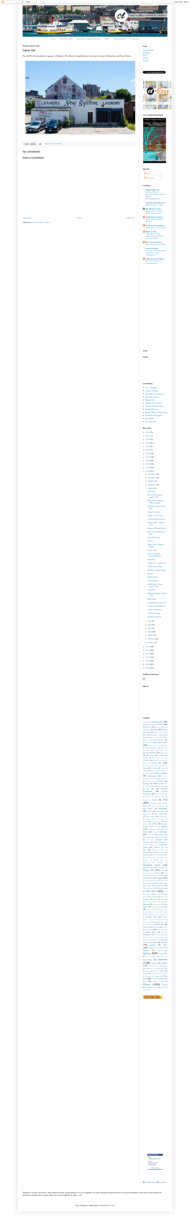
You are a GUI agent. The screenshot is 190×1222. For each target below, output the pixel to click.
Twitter (145, 57)
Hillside (150, 573)
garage (162, 819)
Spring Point (163, 954)
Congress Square (160, 773)
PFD (155, 909)
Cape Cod (155, 758)
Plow (163, 912)
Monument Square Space (156, 570)
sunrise (154, 963)
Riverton (158, 935)
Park (162, 899)
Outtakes (162, 897)
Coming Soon (163, 771)
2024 (148, 439)
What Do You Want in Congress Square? (153, 262)
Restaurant (146, 934)
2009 (148, 664)
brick (154, 752)
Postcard (145, 922)
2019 (148, 457)
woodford (164, 985)
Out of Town (153, 897)
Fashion (153, 806)
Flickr (145, 55)
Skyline (164, 942)
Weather (157, 976)
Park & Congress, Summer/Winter (154, 554)
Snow (165, 944)
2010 (148, 660)
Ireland (145, 837)
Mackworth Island (158, 850)
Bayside (52, 144)
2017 (148, 464)
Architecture (156, 721)
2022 (148, 446)
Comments (150, 178)
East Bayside (149, 786)
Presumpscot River (158, 922)
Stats (147, 956)
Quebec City (163, 927)
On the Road (159, 894)
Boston (162, 750)
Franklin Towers (151, 819)
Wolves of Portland (154, 609)
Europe (145, 800)
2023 (148, 443)
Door (158, 783)
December (152, 474)
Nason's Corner (147, 873)
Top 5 (152, 968)
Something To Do (154, 948)
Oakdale (156, 883)
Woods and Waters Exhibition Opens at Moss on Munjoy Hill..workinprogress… (156, 195)
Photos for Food (154, 912)
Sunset (164, 962)
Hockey (155, 832)
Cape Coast (151, 491)
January (151, 642)
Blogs (165, 745)
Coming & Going (153, 613)
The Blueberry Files (153, 208)
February (151, 638)
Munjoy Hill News (153, 189)
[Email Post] (39, 144)
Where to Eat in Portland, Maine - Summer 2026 (154, 212)
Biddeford (146, 742)
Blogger (112, 1205)
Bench (145, 735)
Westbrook (155, 979)
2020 (148, 453)
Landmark (158, 839)
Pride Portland (147, 925)
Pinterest (146, 60)
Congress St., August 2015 (157, 563)
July (149, 621)
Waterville (148, 976)
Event (154, 800)
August (151, 488)
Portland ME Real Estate (154, 406)
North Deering (153, 880)
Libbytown (146, 842)
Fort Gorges (151, 816)
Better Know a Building (157, 735)
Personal (149, 909)
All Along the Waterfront (156, 606)
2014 (148, 646)
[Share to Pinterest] (34, 144)
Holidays (163, 831)
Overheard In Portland (155, 225)
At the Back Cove (153, 537)
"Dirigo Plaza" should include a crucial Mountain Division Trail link (155, 235)
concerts (147, 773)
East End (150, 788)
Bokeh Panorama (151, 748)
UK (155, 971)
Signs (155, 942)
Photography (152, 1164)
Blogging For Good (154, 745)
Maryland (149, 857)
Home (53, 39)
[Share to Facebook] (32, 144)
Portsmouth (160, 920)
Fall (165, 799)
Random (159, 930)
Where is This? (158, 981)
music (163, 870)
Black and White (160, 742)
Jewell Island (162, 837)
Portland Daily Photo (154, 1159)
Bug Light (164, 753)
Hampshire (151, 559)
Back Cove (147, 727)
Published (146, 927)
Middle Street (159, 860)
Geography (154, 821)
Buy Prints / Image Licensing (88, 39)
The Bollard (149, 418)
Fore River (146, 814)
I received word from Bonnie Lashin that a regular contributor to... (156, 252)
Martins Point (162, 855)
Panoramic (146, 899)
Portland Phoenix (151, 409)
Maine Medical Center (157, 852)
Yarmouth (146, 990)
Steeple (162, 956)
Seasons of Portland (157, 940)
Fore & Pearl (152, 550)
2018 (148, 460)
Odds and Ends (147, 888)
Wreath (163, 987)
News (151, 878)
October (151, 481)
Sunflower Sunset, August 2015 (156, 594)
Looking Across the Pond (156, 602)
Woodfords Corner (151, 987)
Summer (59, 144)
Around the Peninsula (150, 724)
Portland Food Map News (156, 202)
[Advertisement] (151, 370)
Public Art (159, 924)
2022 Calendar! (66, 39)
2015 (148, 471)
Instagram (146, 52)
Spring (146, 953)
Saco (152, 937)
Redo (163, 932)
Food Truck (161, 811)
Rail (146, 930)
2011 (148, 657)
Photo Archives (120, 39)
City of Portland (151, 387)
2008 (148, 668)
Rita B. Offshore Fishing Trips (156, 412)
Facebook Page (148, 50)
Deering (160, 781)
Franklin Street (162, 816)
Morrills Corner (148, 867)
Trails (159, 968)
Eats (166, 794)
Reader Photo (151, 932)
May (150, 628)
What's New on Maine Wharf (155, 545)
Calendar (161, 755)
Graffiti (154, 824)
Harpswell (152, 829)
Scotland (145, 940)
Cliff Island (154, 768)
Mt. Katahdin (161, 868)
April (150, 631)
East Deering (162, 786)
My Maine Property (152, 397)
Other (144, 897)
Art (161, 724)
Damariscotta (149, 781)
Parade (155, 899)
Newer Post (27, 218)
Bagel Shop (151, 599)
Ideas (149, 835)
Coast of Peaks (152, 580)
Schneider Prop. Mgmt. (153, 415)
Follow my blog (155, 1168)
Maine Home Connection (154, 394)
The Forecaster (150, 421)
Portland (150, 1163)
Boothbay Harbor (149, 750)
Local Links (134, 39)
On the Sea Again (153, 512)
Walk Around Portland (155, 258)
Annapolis (146, 722)
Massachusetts (160, 857)
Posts (148, 173)
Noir (144, 880)
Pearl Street (155, 907)
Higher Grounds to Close (154, 205)
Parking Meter (160, 902)
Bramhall (146, 753)
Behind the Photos (159, 732)
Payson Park (157, 904)
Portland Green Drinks (153, 403)
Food (149, 811)
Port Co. (150, 541)
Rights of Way (151, 231)
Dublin (165, 784)
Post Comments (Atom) (41, 222)
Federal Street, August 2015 (155, 523)
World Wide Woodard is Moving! (154, 220)
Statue (154, 956)
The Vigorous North (153, 242)
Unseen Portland (152, 248)
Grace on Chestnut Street (156, 528)
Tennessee (152, 966)
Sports (160, 950)
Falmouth (154, 803)
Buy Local (150, 755)
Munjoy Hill (148, 870)
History (145, 832)
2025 (148, 435)
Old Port (151, 891)
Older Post (130, 218)
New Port (155, 875)
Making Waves (152, 577)
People (164, 907)
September (152, 484)
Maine (145, 852)
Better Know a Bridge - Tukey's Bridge (156, 501)
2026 (148, 432)
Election (148, 796)
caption (145, 763)
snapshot (152, 945)
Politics (145, 914)
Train (165, 968)
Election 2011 (159, 796)
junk (148, 840)
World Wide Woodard (154, 217)
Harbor (164, 826)
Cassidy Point (147, 766)
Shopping (146, 942)
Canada (145, 758)
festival (162, 806)
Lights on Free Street (155, 515)
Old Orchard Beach (161, 888)
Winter (147, 984)
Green (156, 827)
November (152, 477)
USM (161, 971)
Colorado (153, 771)
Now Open (146, 883)
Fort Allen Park (160, 813)
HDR (162, 829)
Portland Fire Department (159, 914)
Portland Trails (151, 917)
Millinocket (146, 862)
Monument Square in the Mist (156, 507)
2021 (148, 450)
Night (159, 877)
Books (163, 748)
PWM (154, 927)
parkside (146, 904)
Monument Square (151, 864)
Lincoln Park (157, 842)
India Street (158, 834)
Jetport (153, 837)
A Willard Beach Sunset (156, 519)
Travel (148, 971)
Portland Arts (150, 400)
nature (157, 873)
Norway (162, 880)
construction (152, 776)
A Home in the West (154, 566)
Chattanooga (157, 766)
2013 (148, 650)
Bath (146, 730)
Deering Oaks (148, 783)
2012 (148, 653)
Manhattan (146, 855)
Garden (145, 821)
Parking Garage (148, 902)
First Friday (148, 808)
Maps (154, 855)
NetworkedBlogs (153, 1154)
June (150, 624)
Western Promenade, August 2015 (154, 496)
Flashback (163, 808)
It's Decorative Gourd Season (156, 227)
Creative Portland (151, 390)
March (150, 635)
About (107, 39)
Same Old (151, 590)
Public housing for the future (155, 244)
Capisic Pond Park (159, 760)
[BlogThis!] (27, 144)
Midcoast (145, 860)
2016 (148, 467)
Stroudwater (147, 959)
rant (166, 930)
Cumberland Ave (161, 778)
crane (151, 779)
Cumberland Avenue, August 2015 (155, 585)
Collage (145, 771)
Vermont (146, 973)
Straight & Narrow (154, 616)
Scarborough (161, 937)
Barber (157, 727)
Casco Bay (156, 762)
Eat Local (159, 794)
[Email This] (25, 144)
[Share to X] (29, 144)
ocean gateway (157, 885)
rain (151, 929)
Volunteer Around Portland (159, 973)
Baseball (164, 727)
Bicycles (160, 740)
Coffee (163, 768)
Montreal (160, 862)
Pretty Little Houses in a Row (156, 532)
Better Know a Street (151, 737)
